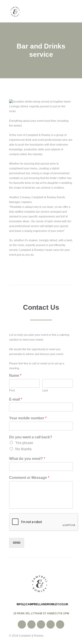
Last (45, 390)
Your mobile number (27, 418)
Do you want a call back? (30, 437)
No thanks (23, 449)
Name (15, 375)
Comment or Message (29, 478)
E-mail (15, 399)
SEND (16, 542)
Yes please (24, 443)
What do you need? (27, 459)
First (12, 390)
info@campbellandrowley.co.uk (42, 604)
